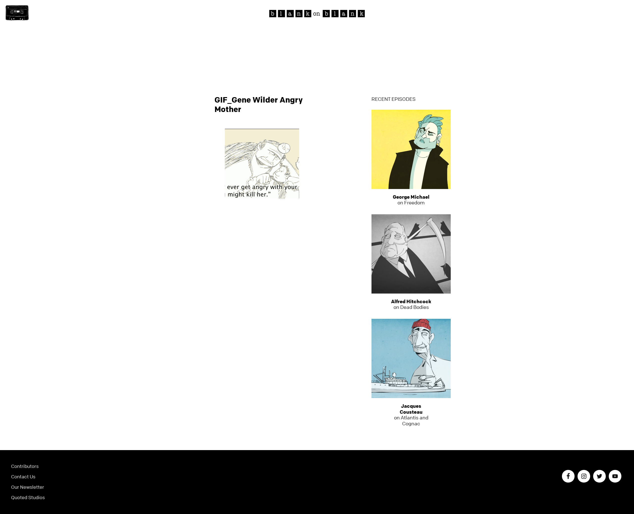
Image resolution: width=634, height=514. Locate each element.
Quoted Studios (28, 497)
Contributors (25, 466)
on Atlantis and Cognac (411, 415)
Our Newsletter (27, 487)
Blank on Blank (317, 13)
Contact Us (23, 477)
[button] (17, 13)
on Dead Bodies (411, 304)
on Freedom (411, 200)
